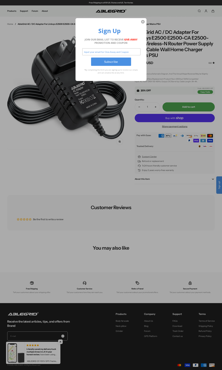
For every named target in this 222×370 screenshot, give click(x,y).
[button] (143, 22)
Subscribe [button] (111, 61)
